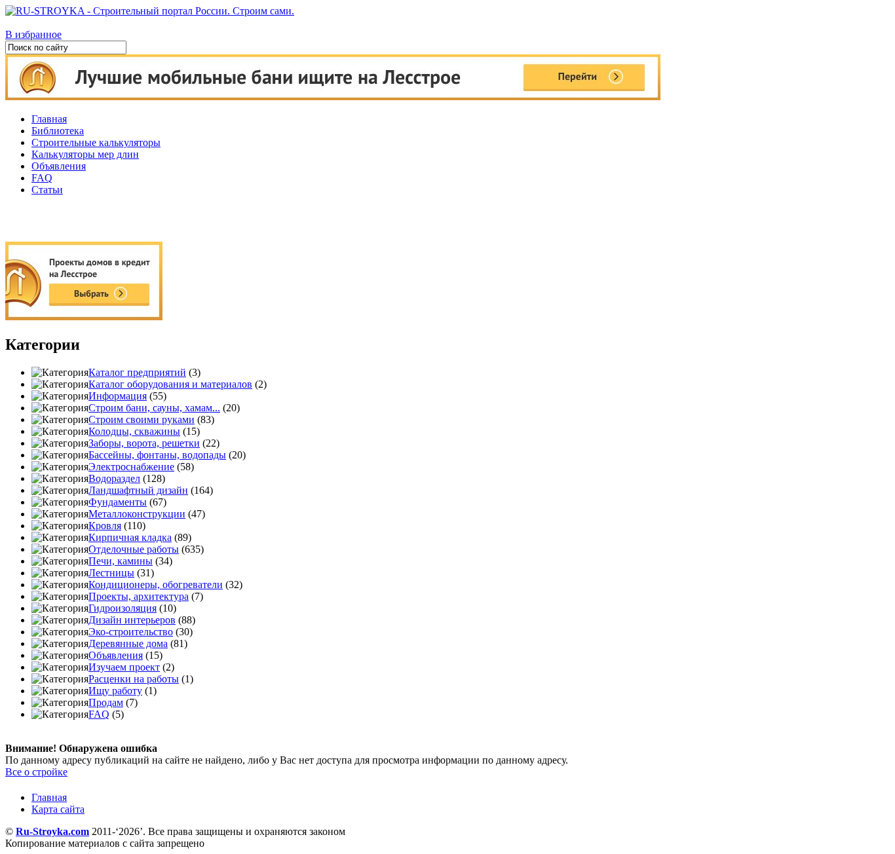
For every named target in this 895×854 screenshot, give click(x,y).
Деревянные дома (128, 643)
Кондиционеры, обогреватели (155, 584)
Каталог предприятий (137, 372)
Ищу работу (115, 690)
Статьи (47, 189)
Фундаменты (117, 502)
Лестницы (111, 572)
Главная (49, 118)
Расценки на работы (133, 678)
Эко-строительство (130, 631)
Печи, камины (120, 560)
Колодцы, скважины (134, 431)
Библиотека (57, 130)
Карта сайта (58, 809)
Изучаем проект (124, 667)
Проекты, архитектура (138, 596)
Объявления (58, 166)
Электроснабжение (131, 466)
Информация (117, 395)
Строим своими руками (141, 419)
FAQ (41, 177)
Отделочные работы (133, 549)
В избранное (33, 34)
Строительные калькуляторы (96, 142)
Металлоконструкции (136, 513)
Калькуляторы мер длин (85, 154)
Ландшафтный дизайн (138, 490)
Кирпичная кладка (130, 537)
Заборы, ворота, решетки (144, 443)
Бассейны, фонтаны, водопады (157, 454)
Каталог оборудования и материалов (170, 384)
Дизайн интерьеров (132, 619)
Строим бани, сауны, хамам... (154, 407)
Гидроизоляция (122, 608)
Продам (105, 702)
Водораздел (114, 478)
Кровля (104, 525)
